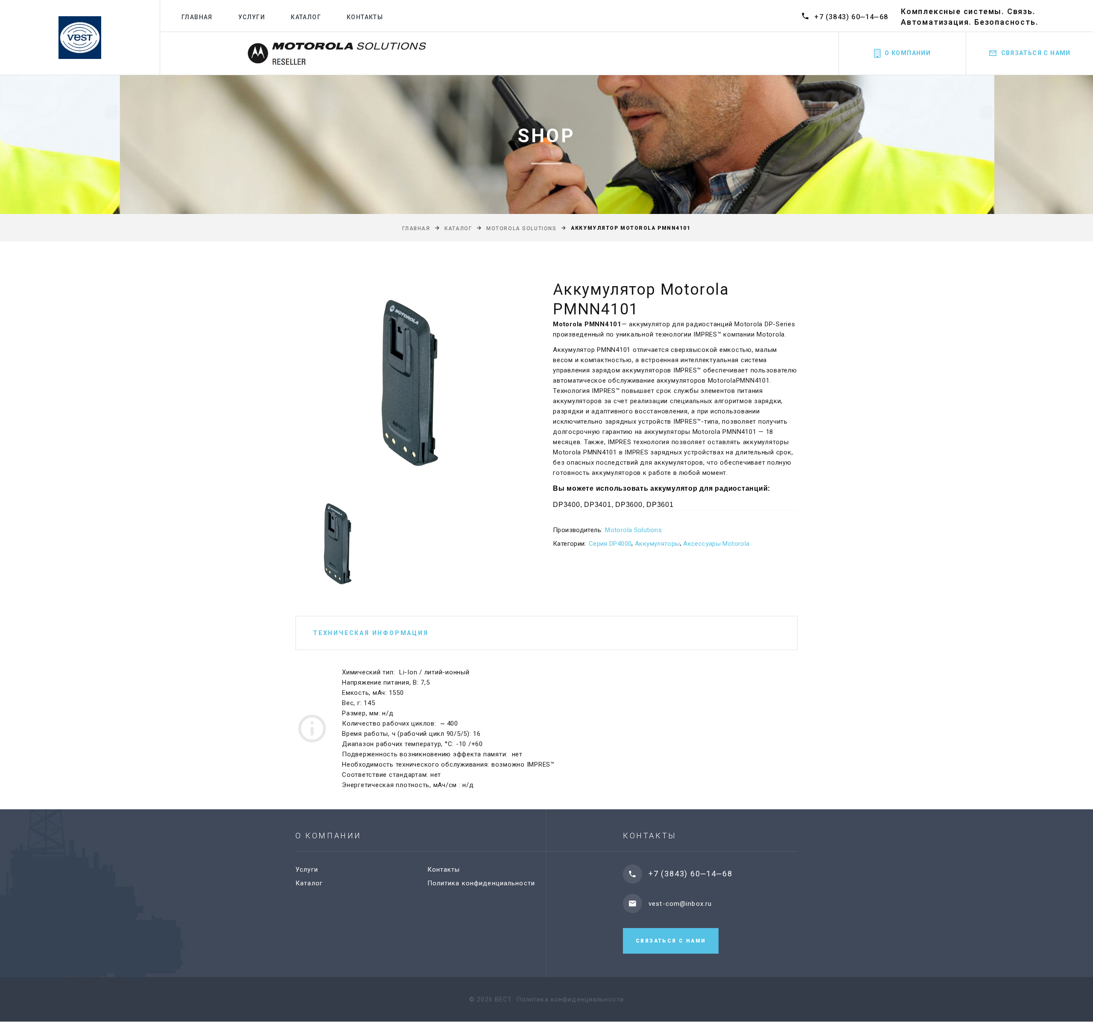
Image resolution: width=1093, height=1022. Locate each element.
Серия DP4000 (610, 544)
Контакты (365, 17)
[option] (409, 382)
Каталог (306, 17)
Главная (197, 17)
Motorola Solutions (521, 228)
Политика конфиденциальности (481, 883)
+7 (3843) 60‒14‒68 (851, 17)
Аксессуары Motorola (716, 544)
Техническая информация (371, 633)
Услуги (251, 17)
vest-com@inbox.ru (680, 904)
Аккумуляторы (657, 544)
